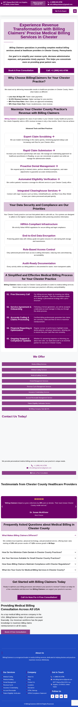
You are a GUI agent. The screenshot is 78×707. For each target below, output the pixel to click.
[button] (75, 11)
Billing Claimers (11, 119)
